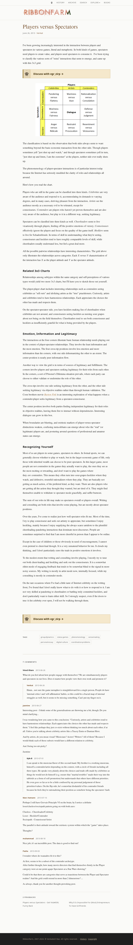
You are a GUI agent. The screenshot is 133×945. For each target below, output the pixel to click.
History (60, 2)
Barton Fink (50, 394)
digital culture (62, 642)
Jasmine (26, 705)
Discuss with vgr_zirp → (48, 74)
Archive (72, 2)
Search (83, 2)
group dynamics (47, 637)
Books (107, 2)
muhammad (28, 838)
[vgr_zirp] (52, 2)
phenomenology (78, 637)
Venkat (40, 33)
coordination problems (80, 642)
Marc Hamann (29, 797)
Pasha (25, 851)
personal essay (47, 642)
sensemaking (93, 637)
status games (62, 637)
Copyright (92, 939)
